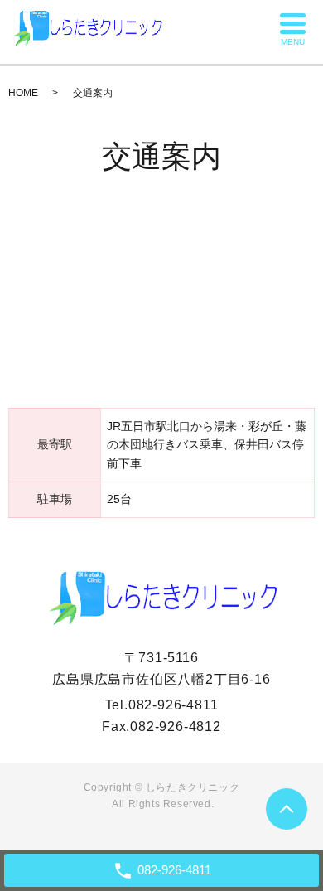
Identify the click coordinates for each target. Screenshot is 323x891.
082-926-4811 (173, 705)
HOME (23, 93)
